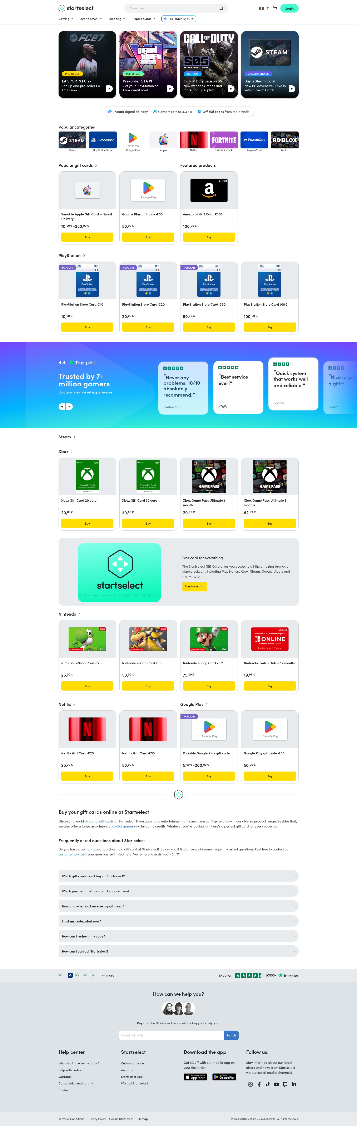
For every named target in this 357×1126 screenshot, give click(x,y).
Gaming (64, 19)
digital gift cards (101, 821)
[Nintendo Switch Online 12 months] (270, 639)
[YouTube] (276, 1084)
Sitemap (142, 1119)
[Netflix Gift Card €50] (148, 729)
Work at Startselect (134, 1083)
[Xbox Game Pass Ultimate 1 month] (209, 476)
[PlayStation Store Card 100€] (269, 280)
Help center (72, 1051)
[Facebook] (259, 1084)
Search (231, 1035)
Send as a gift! (194, 586)
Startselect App (132, 1077)
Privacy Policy (97, 1119)
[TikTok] (268, 1084)
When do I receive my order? (79, 1063)
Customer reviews (133, 1063)
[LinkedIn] (294, 1084)
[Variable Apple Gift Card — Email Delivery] (87, 190)
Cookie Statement (121, 1119)
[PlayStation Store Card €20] (148, 280)
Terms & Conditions (71, 1119)
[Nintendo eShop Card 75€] (209, 639)
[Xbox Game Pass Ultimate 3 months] (270, 476)
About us (127, 1070)
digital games (122, 826)
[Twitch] (285, 1084)
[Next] (69, 406)
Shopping (115, 19)
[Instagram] (250, 1084)
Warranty (65, 1077)
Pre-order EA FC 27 (181, 19)
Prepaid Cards (141, 19)
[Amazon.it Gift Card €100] (209, 190)
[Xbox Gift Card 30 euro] (148, 476)
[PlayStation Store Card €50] (208, 280)
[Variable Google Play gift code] (209, 729)
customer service (71, 854)
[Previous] (62, 406)
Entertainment (89, 19)
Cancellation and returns (76, 1083)
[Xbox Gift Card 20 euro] (87, 476)
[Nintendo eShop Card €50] (148, 639)
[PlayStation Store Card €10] (87, 280)
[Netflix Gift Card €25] (87, 729)
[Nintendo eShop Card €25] (87, 639)
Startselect (133, 1051)
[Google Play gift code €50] (148, 190)
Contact (64, 1090)
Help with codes (70, 1070)
